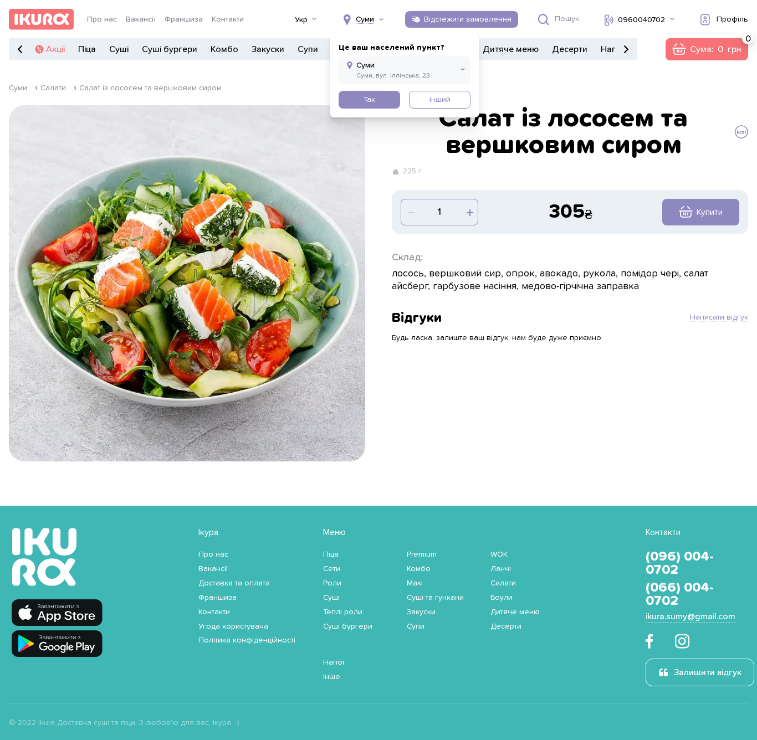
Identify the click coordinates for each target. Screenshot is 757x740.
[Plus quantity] (410, 212)
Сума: (706, 49)
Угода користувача (233, 626)
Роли (332, 583)
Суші (119, 49)
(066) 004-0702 (680, 594)
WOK (499, 554)
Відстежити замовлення (468, 19)
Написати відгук (719, 317)
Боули (501, 598)
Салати (53, 88)
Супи (308, 49)
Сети (331, 569)
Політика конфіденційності (246, 640)
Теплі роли (342, 612)
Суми (18, 88)
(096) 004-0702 (680, 563)
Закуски (268, 49)
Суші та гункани (435, 598)
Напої (612, 49)
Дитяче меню (511, 49)
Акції (55, 49)
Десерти (569, 49)
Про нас (102, 19)
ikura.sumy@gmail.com (690, 616)
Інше (331, 677)
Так (369, 100)
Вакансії (141, 19)
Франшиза (184, 19)
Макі (415, 583)
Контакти (228, 19)
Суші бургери (169, 49)
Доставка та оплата (234, 583)
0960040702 (641, 20)
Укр (301, 20)
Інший (440, 100)
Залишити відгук (707, 672)
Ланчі (500, 569)
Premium (422, 554)
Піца (87, 49)
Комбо (224, 49)
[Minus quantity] (468, 212)
